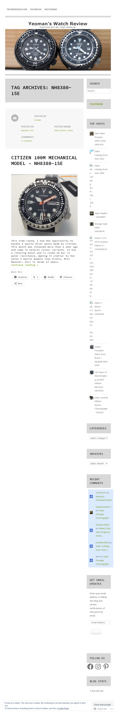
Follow (96, 631)
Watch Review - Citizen (63, 130)
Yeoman (37, 120)
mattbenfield (102, 542)
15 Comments (26, 141)
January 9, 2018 (27, 130)
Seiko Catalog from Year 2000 (101, 169)
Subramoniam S (103, 506)
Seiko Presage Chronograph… (103, 514)
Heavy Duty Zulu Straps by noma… (103, 532)
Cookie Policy (63, 708)
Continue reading (24, 264)
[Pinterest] (106, 666)
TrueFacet (101, 492)
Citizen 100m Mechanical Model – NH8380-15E (44, 160)
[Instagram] (98, 666)
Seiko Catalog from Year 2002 (101, 155)
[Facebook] (90, 666)
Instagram (50, 9)
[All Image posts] (14, 118)
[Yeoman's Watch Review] (58, 48)
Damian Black (102, 524)
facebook (35, 9)
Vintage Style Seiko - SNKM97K (101, 227)
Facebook (96, 104)
